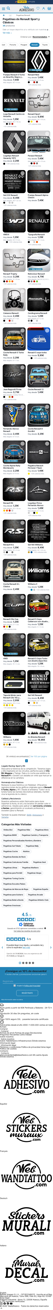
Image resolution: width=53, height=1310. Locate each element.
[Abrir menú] (5, 9)
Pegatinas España (40, 889)
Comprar (5, 1031)
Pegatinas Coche (10, 851)
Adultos (26, 851)
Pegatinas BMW (10, 835)
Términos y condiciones (10, 1047)
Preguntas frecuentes (9, 1034)
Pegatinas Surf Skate (12, 846)
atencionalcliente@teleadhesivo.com (16, 1055)
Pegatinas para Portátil (12, 873)
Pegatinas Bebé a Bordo (13, 900)
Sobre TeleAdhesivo (9, 1041)
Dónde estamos (39, 1041)
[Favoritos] (38, 8)
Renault (35, 45)
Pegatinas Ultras (10, 868)
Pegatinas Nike (24, 830)
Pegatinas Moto (42, 830)
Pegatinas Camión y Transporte (35, 835)
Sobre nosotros (7, 1039)
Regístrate (27, 993)
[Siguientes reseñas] (51, 947)
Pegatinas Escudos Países (14, 884)
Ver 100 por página (39, 756)
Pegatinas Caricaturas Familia (15, 862)
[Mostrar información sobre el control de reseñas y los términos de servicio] (45, 928)
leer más (26, 947)
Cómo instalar (26, 1034)
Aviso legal (46, 1047)
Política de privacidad (31, 1047)
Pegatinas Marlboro (30, 868)
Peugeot (24, 45)
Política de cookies (8, 1048)
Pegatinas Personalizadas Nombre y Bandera (22, 840)
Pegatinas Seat (39, 862)
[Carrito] (49, 8)
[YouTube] (11, 1304)
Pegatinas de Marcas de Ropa (15, 889)
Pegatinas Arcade (35, 895)
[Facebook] (5, 1304)
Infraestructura (24, 1041)
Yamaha (4, 817)
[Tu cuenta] (43, 8)
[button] (29, 82)
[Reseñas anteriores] (2, 947)
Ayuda (45, 1055)
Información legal (8, 1045)
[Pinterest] (8, 1304)
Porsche (13, 45)
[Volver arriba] (1, 1309)
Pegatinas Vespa (34, 873)
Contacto (5, 1053)
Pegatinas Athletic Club (38, 900)
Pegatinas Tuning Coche (13, 878)
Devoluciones (36, 1033)
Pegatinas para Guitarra (13, 895)
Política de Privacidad (32, 986)
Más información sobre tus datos (12, 999)
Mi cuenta (37, 1055)
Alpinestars (37, 815)
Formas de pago (22, 1033)
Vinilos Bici (8, 830)
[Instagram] (1, 1304)
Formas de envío (7, 1033)
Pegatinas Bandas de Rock (14, 857)
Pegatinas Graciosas (12, 905)
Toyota (45, 45)
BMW (29, 815)
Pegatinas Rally (32, 846)
